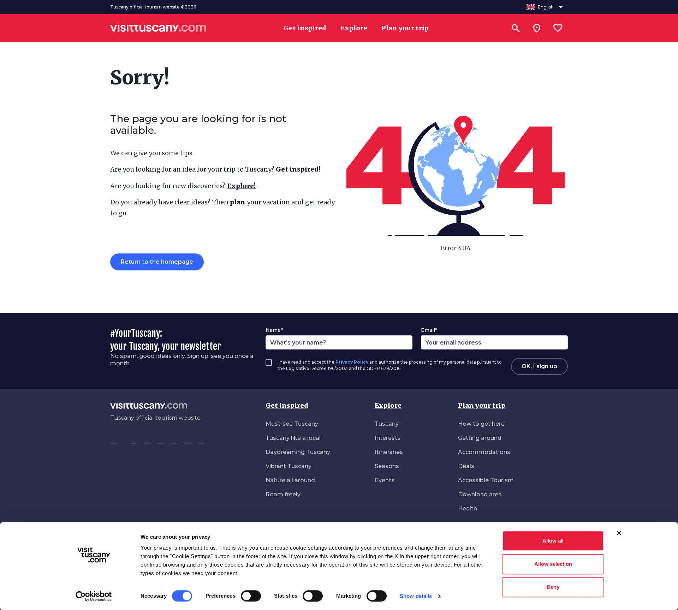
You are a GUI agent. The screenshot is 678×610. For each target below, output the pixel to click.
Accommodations (484, 452)
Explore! (241, 186)
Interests (387, 438)
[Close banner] (619, 533)
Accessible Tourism (486, 480)
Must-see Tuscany (292, 423)
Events (384, 480)
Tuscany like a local (293, 438)
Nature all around (290, 480)
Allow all (553, 541)
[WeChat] (187, 440)
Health (467, 508)
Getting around (479, 438)
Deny (553, 587)
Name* (274, 330)
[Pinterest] (160, 440)
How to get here (481, 423)
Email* (429, 330)
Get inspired (287, 405)
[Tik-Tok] (147, 440)
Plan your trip (481, 405)
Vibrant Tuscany (288, 466)
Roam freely (283, 494)
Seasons (387, 466)
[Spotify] (201, 440)
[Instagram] (134, 440)
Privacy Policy (351, 362)
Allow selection (553, 564)
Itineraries (389, 452)
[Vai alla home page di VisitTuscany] (158, 28)
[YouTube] (174, 440)
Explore (388, 405)
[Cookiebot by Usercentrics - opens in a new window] (94, 596)
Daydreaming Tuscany (298, 452)
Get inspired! (298, 169)
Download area (480, 494)
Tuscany (387, 423)
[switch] (251, 596)
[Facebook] (113, 440)
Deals (466, 466)
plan (237, 202)
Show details (416, 596)
